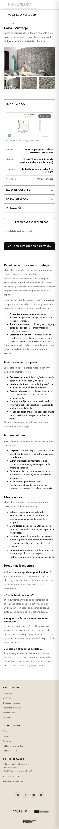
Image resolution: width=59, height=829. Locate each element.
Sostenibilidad (9, 712)
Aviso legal (8, 741)
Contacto (7, 717)
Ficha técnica (30, 103)
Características (29, 199)
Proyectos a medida (12, 707)
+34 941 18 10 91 (11, 776)
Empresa (7, 697)
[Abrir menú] (52, 4)
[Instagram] (25, 795)
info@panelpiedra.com (13, 781)
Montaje (6, 736)
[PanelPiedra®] (20, 5)
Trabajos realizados (12, 702)
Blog (5, 731)
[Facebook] (18, 795)
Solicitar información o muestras (29, 246)
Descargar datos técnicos (31, 222)
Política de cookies (11, 750)
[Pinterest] (33, 795)
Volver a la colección (22, 14)
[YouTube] (41, 795)
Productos (7, 693)
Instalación (29, 208)
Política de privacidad (13, 745)
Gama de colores (29, 190)
